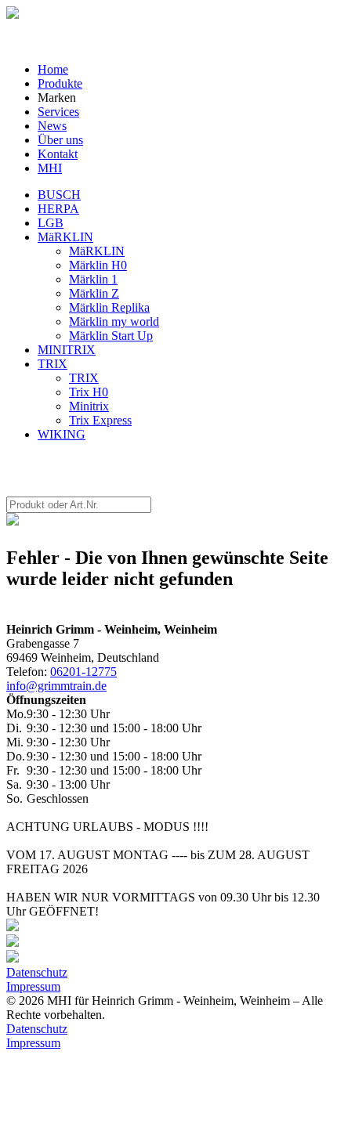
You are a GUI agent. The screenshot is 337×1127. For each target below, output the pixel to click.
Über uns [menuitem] (60, 139)
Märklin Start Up (111, 335)
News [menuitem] (52, 125)
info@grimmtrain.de (56, 685)
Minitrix (89, 406)
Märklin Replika (109, 307)
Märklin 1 (93, 279)
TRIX (52, 363)
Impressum (33, 986)
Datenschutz (36, 972)
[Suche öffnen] (12, 14)
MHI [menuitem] (50, 168)
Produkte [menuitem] (60, 83)
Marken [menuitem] (57, 97)
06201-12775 (83, 671)
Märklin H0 (98, 265)
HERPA (58, 208)
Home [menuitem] (53, 69)
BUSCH (59, 194)
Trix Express (100, 420)
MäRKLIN (65, 237)
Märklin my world (114, 321)
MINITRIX (67, 349)
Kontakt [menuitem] (58, 154)
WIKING (61, 434)
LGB (50, 222)
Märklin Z (94, 293)
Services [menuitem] (58, 111)
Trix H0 (88, 392)
